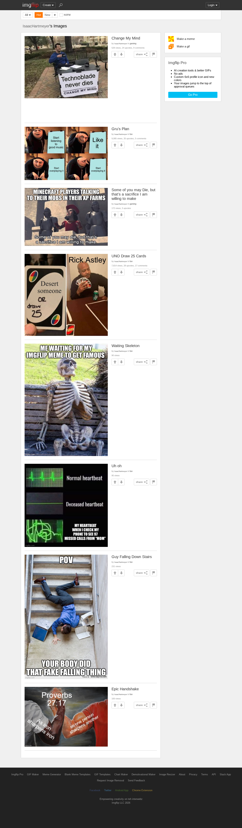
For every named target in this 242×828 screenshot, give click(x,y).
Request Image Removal (110, 780)
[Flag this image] (153, 54)
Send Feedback (136, 780)
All (26, 14)
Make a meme (186, 38)
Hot (38, 14)
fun (131, 134)
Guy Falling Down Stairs (132, 557)
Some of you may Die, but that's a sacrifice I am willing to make (133, 194)
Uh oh (117, 466)
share (139, 54)
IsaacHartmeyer (36, 26)
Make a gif (183, 46)
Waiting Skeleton (126, 346)
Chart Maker (121, 774)
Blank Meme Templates (78, 774)
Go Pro (193, 94)
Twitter (107, 790)
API (214, 774)
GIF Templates (102, 774)
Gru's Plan (120, 129)
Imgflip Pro (17, 774)
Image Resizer (167, 774)
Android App (121, 790)
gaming (133, 43)
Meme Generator (52, 774)
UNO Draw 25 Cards (129, 256)
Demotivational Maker (143, 774)
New (47, 14)
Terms (204, 774)
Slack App (225, 774)
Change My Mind (126, 38)
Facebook (95, 790)
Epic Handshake (125, 689)
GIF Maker (33, 774)
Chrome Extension (142, 790)
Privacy (193, 774)
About (182, 774)
